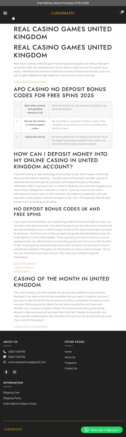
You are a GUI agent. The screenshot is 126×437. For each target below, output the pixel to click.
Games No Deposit (24, 263)
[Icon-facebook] (6, 372)
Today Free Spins (24, 267)
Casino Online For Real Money (31, 326)
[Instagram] (15, 372)
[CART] (14, 18)
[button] (5, 13)
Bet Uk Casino (22, 271)
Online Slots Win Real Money (30, 82)
